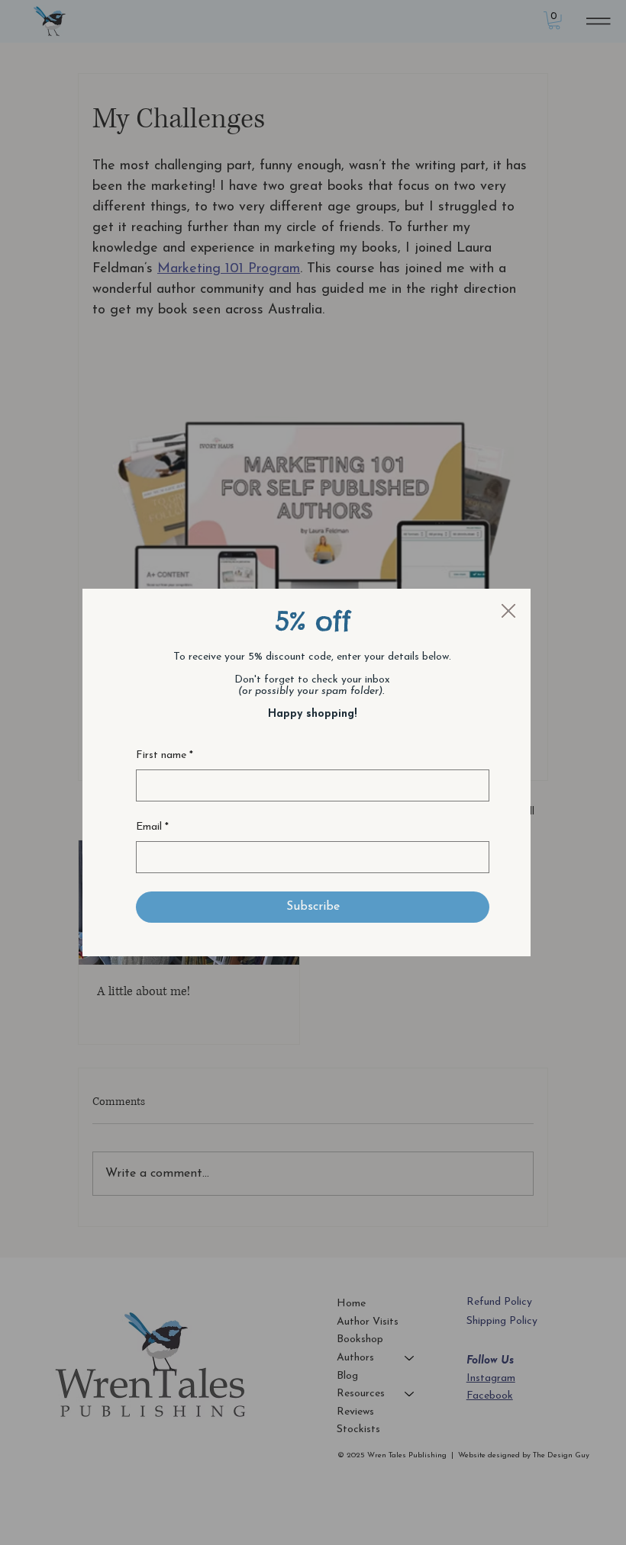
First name (164, 755)
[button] (508, 611)
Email (152, 827)
